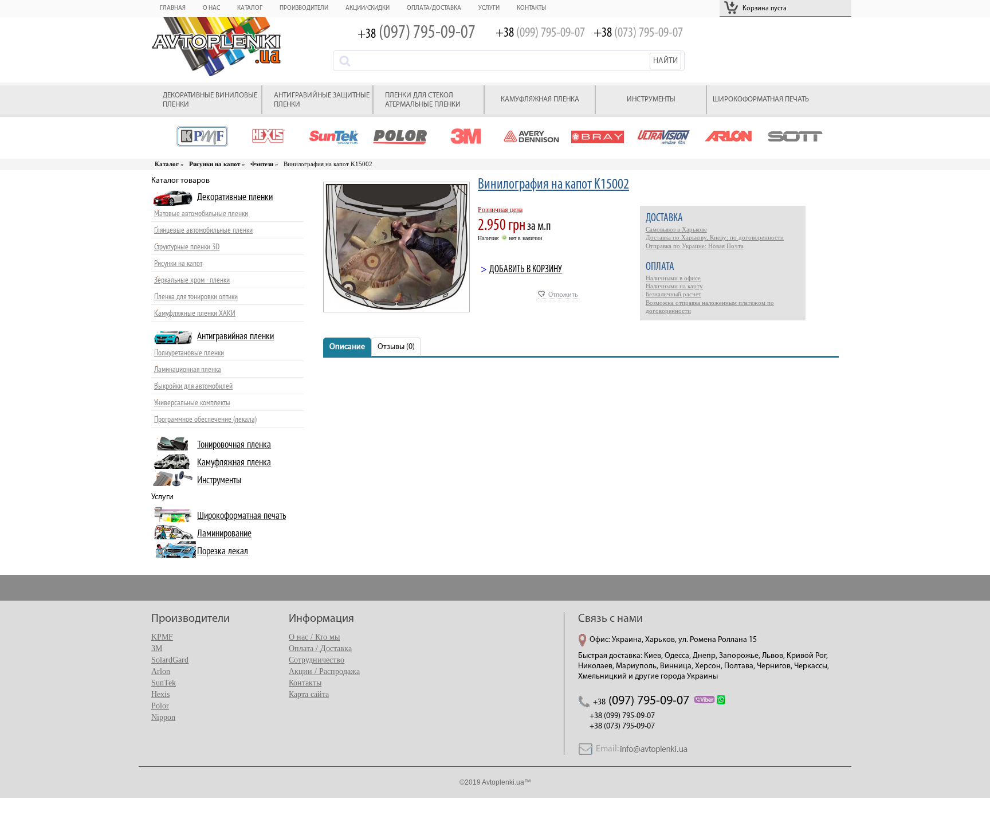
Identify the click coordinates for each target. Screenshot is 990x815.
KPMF (162, 637)
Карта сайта (309, 694)
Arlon (160, 671)
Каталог (249, 8)
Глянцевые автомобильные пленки (203, 230)
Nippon (163, 717)
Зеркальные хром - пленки (192, 280)
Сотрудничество (316, 660)
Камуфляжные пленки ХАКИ (194, 313)
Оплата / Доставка (320, 648)
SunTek (163, 683)
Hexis (160, 694)
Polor (160, 706)
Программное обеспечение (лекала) (205, 419)
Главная (173, 8)
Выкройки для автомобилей (193, 386)
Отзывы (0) (396, 347)
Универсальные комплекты (192, 402)
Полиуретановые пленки (189, 353)
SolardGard (169, 660)
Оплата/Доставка (434, 8)
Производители (304, 8)
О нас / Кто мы (314, 637)
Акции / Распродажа (324, 671)
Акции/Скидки (367, 8)
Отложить (563, 295)
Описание (347, 347)
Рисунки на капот (178, 263)
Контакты (531, 8)
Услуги (489, 8)
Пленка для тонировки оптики (196, 296)
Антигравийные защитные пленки (322, 100)
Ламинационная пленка (187, 369)
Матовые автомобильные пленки (201, 213)
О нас (211, 8)
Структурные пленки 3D (186, 247)
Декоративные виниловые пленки (210, 100)
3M (156, 648)
